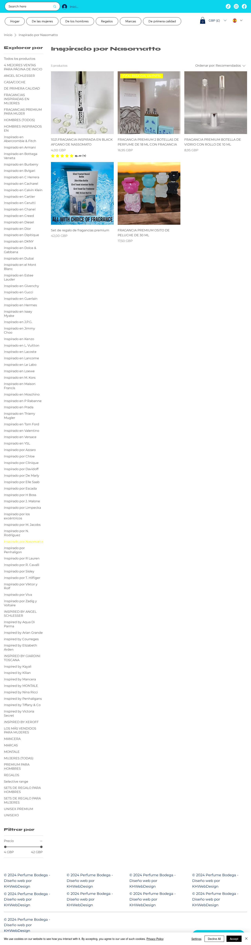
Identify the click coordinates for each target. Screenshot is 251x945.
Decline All (214, 939)
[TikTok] (228, 6)
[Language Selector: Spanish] (238, 20)
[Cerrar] (246, 939)
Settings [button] (196, 939)
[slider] (5, 847)
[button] (203, 20)
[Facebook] (244, 6)
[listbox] (217, 20)
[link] (68, 156)
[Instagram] (236, 6)
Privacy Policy (155, 939)
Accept (234, 939)
